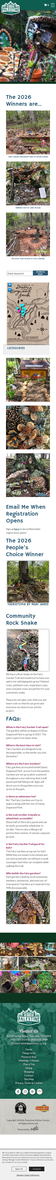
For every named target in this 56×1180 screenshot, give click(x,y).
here (16, 529)
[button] (28, 584)
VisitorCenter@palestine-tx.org (29, 1043)
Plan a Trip (29, 1064)
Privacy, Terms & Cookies (29, 1082)
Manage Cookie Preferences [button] (28, 1175)
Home (29, 1049)
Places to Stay (28, 1056)
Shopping (29, 1071)
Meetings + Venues (29, 1060)
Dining (28, 1068)
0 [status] (48, 5)
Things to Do (29, 1053)
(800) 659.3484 (39, 1039)
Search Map (40, 273)
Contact (28, 1075)
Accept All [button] (37, 1169)
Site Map (29, 1079)
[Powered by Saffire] (34, 1128)
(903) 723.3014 (18, 1039)
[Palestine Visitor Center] (10, 8)
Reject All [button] (19, 1169)
